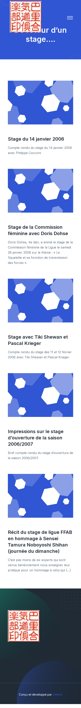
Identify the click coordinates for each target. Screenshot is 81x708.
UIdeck (57, 694)
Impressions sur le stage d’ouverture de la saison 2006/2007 (36, 438)
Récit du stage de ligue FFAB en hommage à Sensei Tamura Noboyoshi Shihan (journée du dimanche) (40, 541)
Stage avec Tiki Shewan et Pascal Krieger (38, 340)
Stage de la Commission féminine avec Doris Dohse (38, 230)
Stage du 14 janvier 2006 (36, 139)
